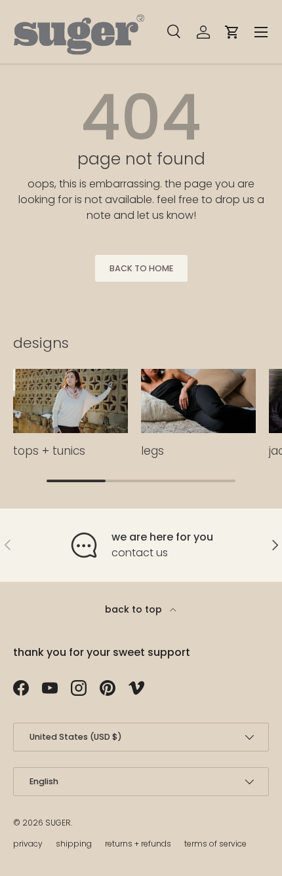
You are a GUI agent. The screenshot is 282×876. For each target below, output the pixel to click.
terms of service (215, 843)
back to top (135, 609)
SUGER (58, 822)
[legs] (198, 401)
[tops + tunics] (70, 401)
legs (152, 451)
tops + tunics (49, 451)
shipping (74, 843)
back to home (141, 268)
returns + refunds (138, 843)
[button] (232, 32)
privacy (28, 843)
